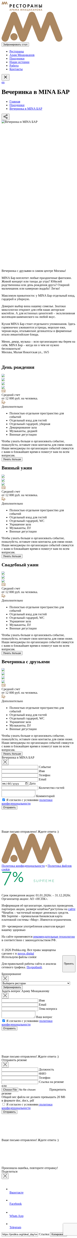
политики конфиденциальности (27, 801)
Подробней (34, 967)
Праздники (16, 58)
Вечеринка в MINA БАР (25, 108)
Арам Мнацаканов (22, 55)
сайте (71, 909)
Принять (69, 963)
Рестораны (16, 51)
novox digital (26, 953)
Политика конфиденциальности (23, 865)
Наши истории (19, 62)
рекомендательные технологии (54, 936)
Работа (14, 65)
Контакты (16, 69)
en (3, 82)
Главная (14, 101)
